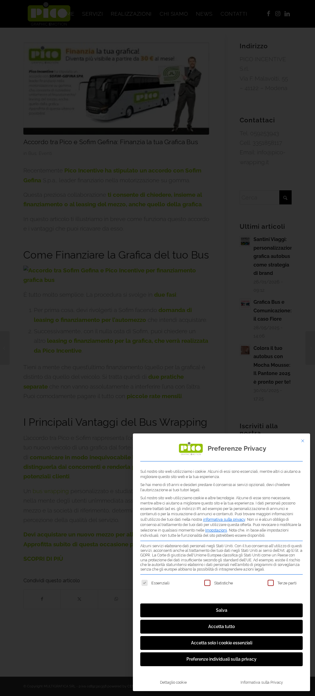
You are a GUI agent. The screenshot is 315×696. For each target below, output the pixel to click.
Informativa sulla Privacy (262, 682)
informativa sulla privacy (224, 519)
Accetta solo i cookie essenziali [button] (221, 642)
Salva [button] (221, 610)
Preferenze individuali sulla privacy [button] (221, 659)
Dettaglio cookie (173, 682)
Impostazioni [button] (216, 530)
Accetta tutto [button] (221, 626)
